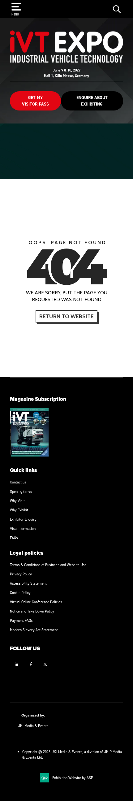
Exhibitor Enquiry (23, 519)
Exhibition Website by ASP (72, 777)
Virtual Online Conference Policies (36, 602)
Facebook (30, 664)
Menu (15, 14)
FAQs (14, 537)
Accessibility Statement (28, 583)
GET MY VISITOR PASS (35, 101)
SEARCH (116, 8)
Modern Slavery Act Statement (34, 629)
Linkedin (16, 664)
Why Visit (17, 500)
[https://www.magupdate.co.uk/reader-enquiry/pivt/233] (29, 455)
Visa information (23, 528)
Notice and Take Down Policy (32, 611)
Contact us (18, 482)
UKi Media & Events (33, 725)
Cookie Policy (20, 592)
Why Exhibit (19, 510)
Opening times (21, 491)
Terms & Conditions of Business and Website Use (48, 564)
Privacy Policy (21, 574)
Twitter (45, 664)
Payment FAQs (21, 620)
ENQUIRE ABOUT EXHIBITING (92, 101)
